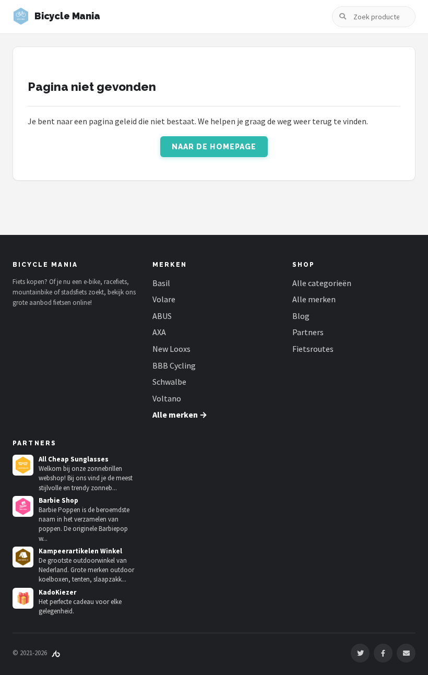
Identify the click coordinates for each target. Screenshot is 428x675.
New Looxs (171, 349)
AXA (159, 332)
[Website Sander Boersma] (56, 652)
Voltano (166, 398)
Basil (161, 283)
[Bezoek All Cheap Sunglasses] (23, 465)
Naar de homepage (214, 147)
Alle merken (314, 299)
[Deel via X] (360, 653)
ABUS (162, 316)
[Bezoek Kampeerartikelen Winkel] (23, 557)
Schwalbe (169, 381)
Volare (163, 299)
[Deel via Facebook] (383, 653)
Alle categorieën (321, 283)
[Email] (406, 653)
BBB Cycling (174, 365)
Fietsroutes (313, 349)
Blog (301, 316)
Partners (308, 332)
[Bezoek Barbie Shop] (23, 506)
